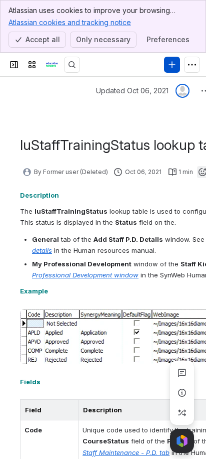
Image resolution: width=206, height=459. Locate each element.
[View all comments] (182, 373)
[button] (68, 410)
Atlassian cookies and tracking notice (69, 22)
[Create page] (182, 413)
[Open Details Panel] (182, 393)
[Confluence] (52, 65)
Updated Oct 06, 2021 (132, 90)
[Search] (72, 65)
